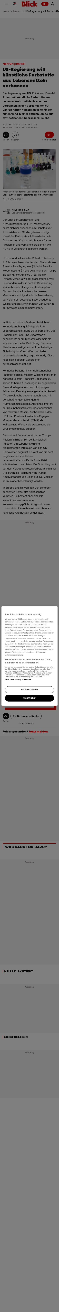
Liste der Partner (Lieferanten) (18, 679)
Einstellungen (29, 690)
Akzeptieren (29, 698)
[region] (29, 656)
